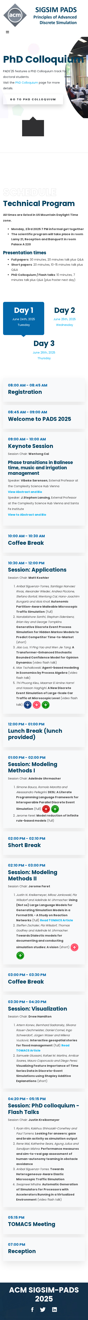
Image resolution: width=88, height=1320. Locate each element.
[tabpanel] (44, 77)
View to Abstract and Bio (27, 515)
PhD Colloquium (26, 83)
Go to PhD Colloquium (33, 99)
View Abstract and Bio (25, 492)
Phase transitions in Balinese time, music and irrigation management (40, 467)
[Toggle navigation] (7, 32)
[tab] (23, 318)
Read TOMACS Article (56, 920)
